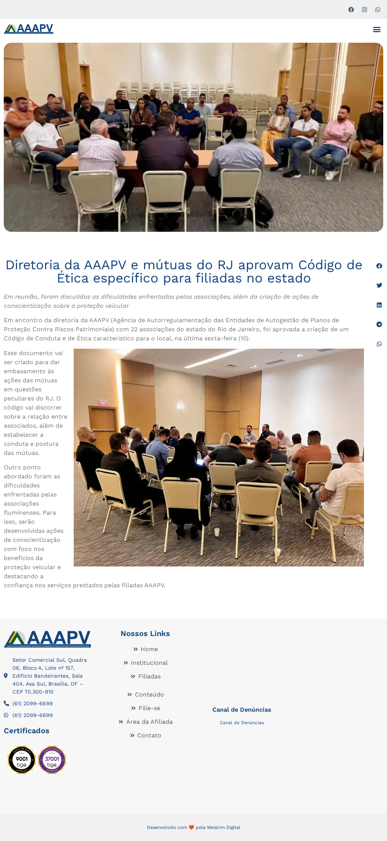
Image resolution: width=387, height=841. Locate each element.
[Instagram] (364, 9)
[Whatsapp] (377, 9)
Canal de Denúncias (241, 709)
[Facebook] (351, 9)
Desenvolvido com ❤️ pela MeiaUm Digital (193, 827)
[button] (377, 29)
